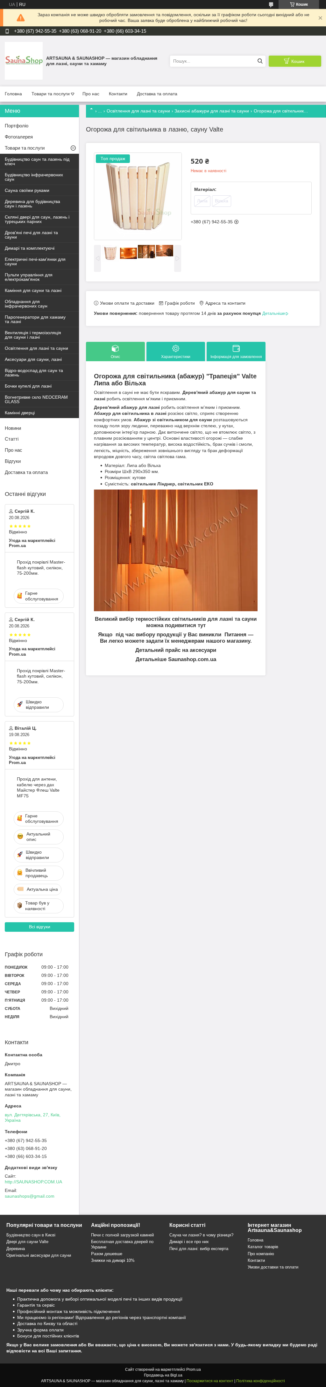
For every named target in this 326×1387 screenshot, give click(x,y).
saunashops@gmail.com (29, 1196)
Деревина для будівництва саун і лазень (32, 203)
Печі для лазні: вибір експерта (198, 1248)
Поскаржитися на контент (210, 1381)
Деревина (15, 1248)
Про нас (90, 93)
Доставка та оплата (157, 93)
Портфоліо (16, 125)
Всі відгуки (39, 926)
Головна (13, 93)
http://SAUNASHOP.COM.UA (33, 1181)
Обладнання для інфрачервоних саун (26, 303)
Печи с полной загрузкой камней (122, 1235)
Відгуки (13, 461)
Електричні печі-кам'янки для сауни (35, 261)
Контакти (118, 93)
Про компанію (261, 1253)
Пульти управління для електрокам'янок (29, 277)
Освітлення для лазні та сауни (138, 110)
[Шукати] (260, 61)
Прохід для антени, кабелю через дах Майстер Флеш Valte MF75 (38, 787)
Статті (11, 439)
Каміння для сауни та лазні (33, 290)
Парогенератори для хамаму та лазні (35, 319)
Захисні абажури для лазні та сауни (211, 110)
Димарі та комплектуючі (29, 248)
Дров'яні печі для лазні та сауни (31, 235)
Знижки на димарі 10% (113, 1260)
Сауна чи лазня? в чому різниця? (201, 1235)
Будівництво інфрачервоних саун (34, 177)
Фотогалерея (19, 136)
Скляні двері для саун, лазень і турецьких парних (37, 219)
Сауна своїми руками (27, 190)
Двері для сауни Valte (27, 1241)
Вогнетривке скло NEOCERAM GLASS (36, 399)
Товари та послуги (51, 93)
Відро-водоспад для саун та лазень (34, 372)
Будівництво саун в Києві (30, 1235)
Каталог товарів (263, 1246)
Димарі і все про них (189, 1241)
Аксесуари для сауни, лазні (33, 359)
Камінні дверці (20, 412)
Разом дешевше (106, 1253)
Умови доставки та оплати (273, 1267)
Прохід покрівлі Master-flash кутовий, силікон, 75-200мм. (41, 567)
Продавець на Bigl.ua (163, 1375)
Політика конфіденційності (260, 1381)
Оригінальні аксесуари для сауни (38, 1255)
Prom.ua (193, 1369)
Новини (13, 428)
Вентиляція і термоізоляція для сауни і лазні (33, 335)
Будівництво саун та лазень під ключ (37, 161)
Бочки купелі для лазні (28, 386)
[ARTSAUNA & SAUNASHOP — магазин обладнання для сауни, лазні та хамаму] (24, 60)
